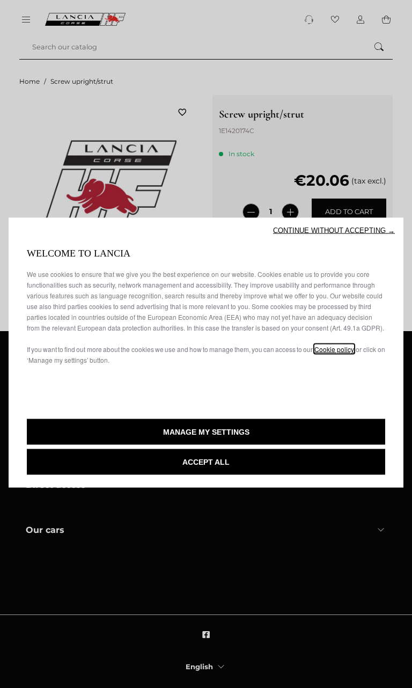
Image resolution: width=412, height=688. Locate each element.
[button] (334, 230)
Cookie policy (334, 349)
